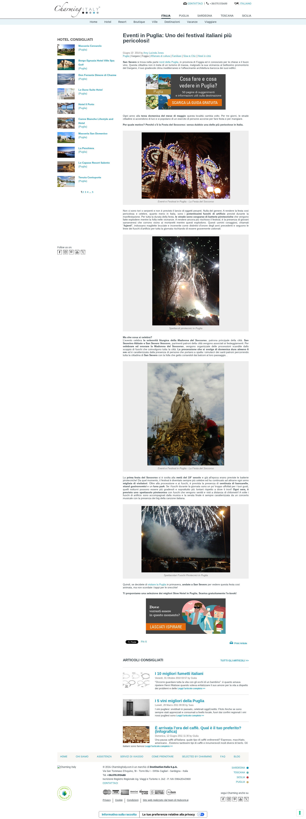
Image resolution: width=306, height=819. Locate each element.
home (63, 757)
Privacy (107, 800)
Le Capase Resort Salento (94, 162)
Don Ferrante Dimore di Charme (97, 75)
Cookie (119, 800)
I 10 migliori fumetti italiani (179, 673)
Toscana (239, 773)
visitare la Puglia (157, 584)
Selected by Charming (197, 757)
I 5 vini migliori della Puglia (179, 701)
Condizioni (132, 800)
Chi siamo (82, 757)
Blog (237, 757)
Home (93, 22)
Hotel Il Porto (86, 104)
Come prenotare (163, 757)
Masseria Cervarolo (90, 45)
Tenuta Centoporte (89, 177)
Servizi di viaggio (131, 757)
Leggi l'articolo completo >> (191, 688)
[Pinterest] (71, 252)
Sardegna (238, 768)
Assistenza (104, 757)
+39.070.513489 (218, 4)
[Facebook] (59, 252)
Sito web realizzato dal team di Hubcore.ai (165, 800)
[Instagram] (65, 252)
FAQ (222, 757)
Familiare (177, 56)
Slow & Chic (190, 56)
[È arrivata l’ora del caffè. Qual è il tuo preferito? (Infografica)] (137, 734)
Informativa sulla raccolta (119, 814)
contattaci (110, 783)
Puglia (126, 56)
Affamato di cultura (161, 56)
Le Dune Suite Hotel (90, 89)
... (90, 192)
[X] (83, 252)
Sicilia (241, 777)
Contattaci (195, 4)
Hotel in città (204, 56)
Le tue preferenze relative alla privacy (168, 814)
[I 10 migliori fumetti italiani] (137, 680)
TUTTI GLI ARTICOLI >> (234, 660)
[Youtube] (77, 252)
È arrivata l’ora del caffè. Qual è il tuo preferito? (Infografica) (198, 730)
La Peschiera (86, 148)
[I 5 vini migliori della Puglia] (137, 707)
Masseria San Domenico (92, 133)
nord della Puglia (168, 62)
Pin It (144, 642)
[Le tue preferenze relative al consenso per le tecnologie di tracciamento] (299, 812)
